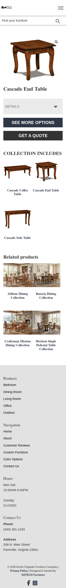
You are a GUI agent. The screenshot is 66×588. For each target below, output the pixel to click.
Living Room (12, 399)
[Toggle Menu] (61, 8)
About (7, 438)
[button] (56, 42)
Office (7, 406)
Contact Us (11, 466)
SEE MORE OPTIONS (33, 122)
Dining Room (12, 392)
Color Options (13, 459)
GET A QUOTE (33, 135)
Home (7, 431)
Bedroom (9, 385)
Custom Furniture (15, 452)
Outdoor (9, 412)
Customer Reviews (16, 445)
